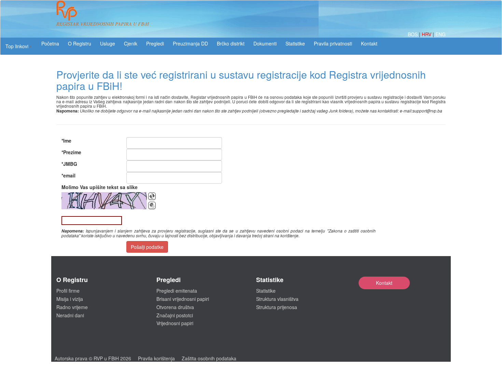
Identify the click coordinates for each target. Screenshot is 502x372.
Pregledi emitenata (176, 290)
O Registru (79, 43)
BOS (413, 34)
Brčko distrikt (231, 43)
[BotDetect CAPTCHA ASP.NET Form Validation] (104, 200)
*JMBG (69, 163)
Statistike (295, 43)
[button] (18, 46)
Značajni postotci (174, 315)
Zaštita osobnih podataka (209, 358)
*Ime (66, 140)
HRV (427, 34)
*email (68, 175)
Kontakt (384, 282)
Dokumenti (265, 43)
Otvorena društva (175, 307)
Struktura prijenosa (276, 307)
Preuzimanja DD (190, 43)
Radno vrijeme (72, 307)
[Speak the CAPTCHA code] (152, 205)
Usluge (107, 43)
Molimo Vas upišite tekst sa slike (99, 187)
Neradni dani (70, 315)
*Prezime (71, 152)
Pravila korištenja (156, 358)
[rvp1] (66, 9)
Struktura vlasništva (277, 298)
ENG (440, 34)
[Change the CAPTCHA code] (152, 196)
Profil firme (68, 290)
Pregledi (155, 43)
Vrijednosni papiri (174, 323)
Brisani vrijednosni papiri (182, 298)
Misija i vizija (69, 298)
